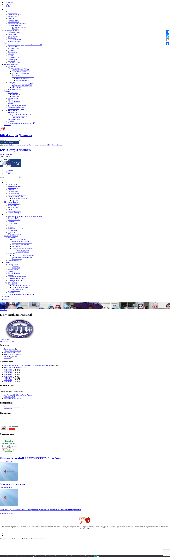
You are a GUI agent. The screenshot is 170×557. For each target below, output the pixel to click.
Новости (11, 121)
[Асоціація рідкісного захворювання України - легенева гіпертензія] (23, 145)
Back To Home (5, 308)
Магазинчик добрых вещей (17, 105)
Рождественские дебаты (20, 116)
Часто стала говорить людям (12, 484)
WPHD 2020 (8, 373)
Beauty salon (16, 96)
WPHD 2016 (8, 380)
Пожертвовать (5, 299)
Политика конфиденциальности (14, 407)
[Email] (168, 40)
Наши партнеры (13, 22)
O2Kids (10, 100)
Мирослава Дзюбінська (12, 367)
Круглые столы (17, 87)
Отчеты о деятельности (16, 25)
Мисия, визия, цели (14, 14)
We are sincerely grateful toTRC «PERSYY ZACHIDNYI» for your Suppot (28, 365)
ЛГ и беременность (14, 62)
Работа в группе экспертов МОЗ (23, 84)
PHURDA (15, 29)
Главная (6, 303)
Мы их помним (13, 36)
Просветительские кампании (17, 68)
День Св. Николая (14, 102)
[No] (98, 556)
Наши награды (13, 20)
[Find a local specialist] (9, 143)
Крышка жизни (13, 98)
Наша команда (13, 16)
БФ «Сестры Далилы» (19, 27)
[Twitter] (168, 36)
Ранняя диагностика (22, 78)
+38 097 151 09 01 (6, 154)
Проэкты (7, 91)
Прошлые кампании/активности (23, 77)
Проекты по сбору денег (16, 109)
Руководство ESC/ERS (15, 57)
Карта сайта (8, 409)
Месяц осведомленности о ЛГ (22, 71)
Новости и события (10, 110)
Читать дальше (5, 339)
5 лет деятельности (18, 118)
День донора (16, 75)
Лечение (11, 54)
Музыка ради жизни (22, 80)
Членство (11, 18)
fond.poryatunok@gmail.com (13, 398)
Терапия (10, 55)
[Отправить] (168, 44)
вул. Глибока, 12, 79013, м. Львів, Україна (18, 395)
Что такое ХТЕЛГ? (14, 48)
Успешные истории (14, 41)
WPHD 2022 (8, 369)
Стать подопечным (14, 39)
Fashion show (16, 94)
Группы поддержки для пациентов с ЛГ (21, 123)
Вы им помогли (13, 34)
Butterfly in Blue (13, 93)
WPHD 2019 (8, 374)
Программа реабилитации (16, 107)
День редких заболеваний (20, 73)
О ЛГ (5, 43)
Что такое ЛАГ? (13, 46)
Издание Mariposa (14, 119)
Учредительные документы (17, 23)
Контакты (7, 125)
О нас (6, 11)
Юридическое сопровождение (22, 86)
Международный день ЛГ (20, 70)
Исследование (12, 59)
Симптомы (11, 50)
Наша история (12, 13)
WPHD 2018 (8, 376)
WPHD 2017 (8, 378)
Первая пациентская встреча (21, 114)
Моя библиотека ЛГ (14, 89)
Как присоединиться (11, 64)
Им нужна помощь (14, 32)
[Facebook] (168, 32)
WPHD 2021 (8, 371)
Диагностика (12, 52)
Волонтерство (12, 66)
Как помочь (12, 38)
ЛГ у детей (11, 61)
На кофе (10, 103)
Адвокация (11, 82)
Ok (95, 556)
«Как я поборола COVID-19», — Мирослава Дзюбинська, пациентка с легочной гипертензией (40, 510)
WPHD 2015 (8, 381)
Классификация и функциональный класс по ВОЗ (25, 45)
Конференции (12, 112)
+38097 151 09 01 (9, 397)
